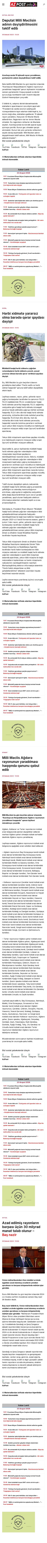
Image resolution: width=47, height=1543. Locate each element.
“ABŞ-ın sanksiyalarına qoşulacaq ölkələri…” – (22, 267)
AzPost (5, 150)
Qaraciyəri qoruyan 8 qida (23, 235)
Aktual (4, 15)
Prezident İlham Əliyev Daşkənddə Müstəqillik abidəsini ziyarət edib (22, 177)
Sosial (4, 308)
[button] (3, 4)
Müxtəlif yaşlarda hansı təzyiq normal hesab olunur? (21, 241)
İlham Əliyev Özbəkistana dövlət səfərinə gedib (22, 189)
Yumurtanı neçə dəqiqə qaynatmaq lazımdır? (22, 184)
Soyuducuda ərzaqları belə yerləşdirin (23, 221)
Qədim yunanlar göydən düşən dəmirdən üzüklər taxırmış (20, 208)
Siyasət (4, 752)
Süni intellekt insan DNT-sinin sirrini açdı (21, 248)
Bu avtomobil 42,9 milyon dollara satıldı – (23, 215)
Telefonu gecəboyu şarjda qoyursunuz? (20, 228)
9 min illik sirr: (22, 195)
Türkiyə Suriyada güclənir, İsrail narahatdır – (22, 254)
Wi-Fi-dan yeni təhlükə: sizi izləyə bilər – (21, 261)
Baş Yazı (11, 15)
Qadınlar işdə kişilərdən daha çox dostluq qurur (23, 202)
